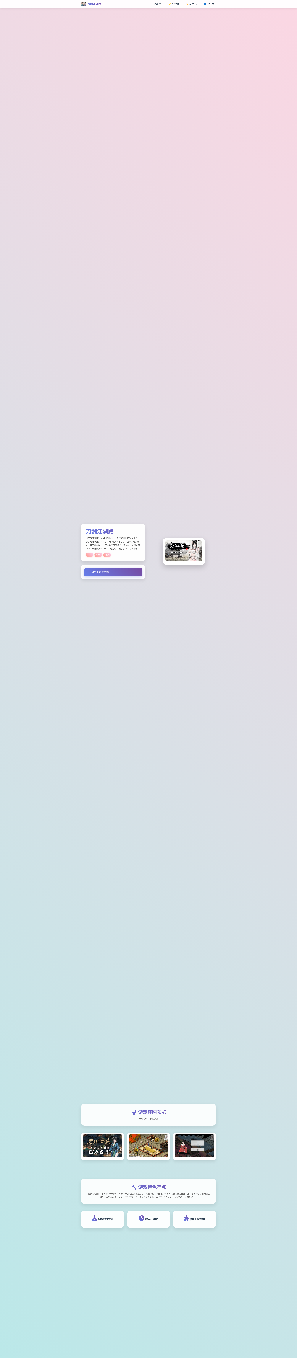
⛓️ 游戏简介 (157, 4)
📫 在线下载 (209, 4)
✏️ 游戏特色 (191, 4)
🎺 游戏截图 (174, 4)
